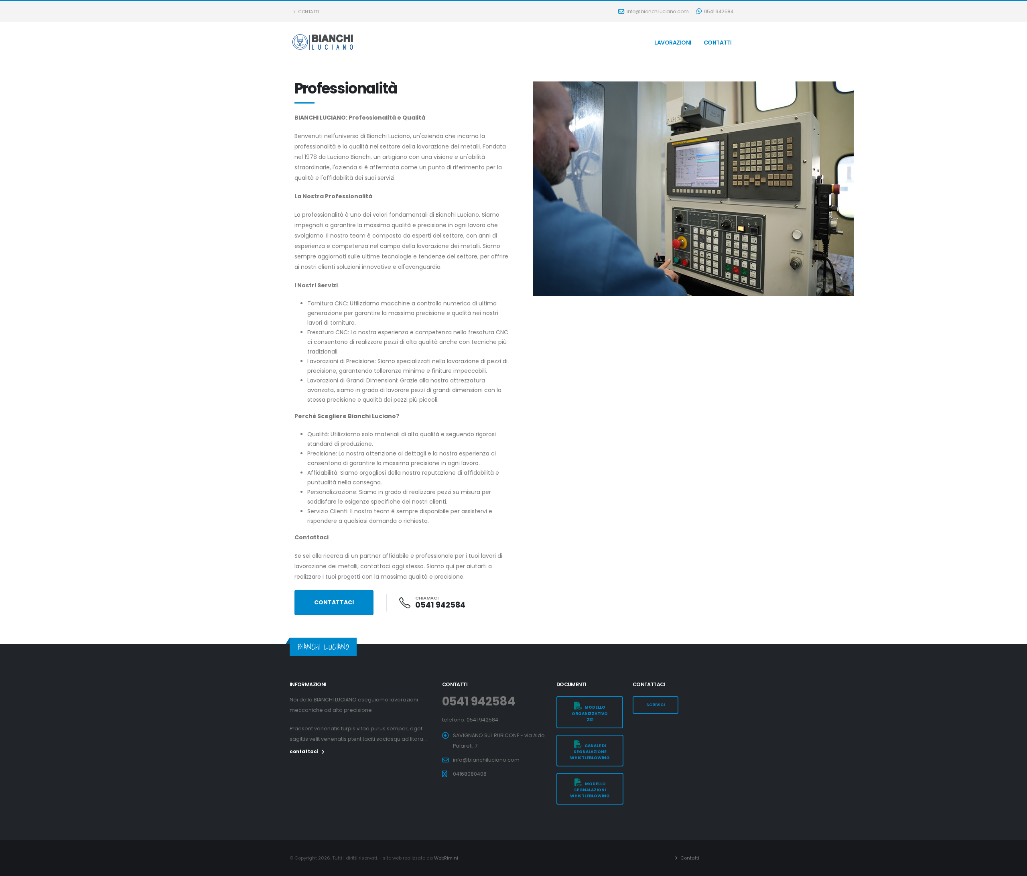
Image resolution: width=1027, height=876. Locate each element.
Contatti (308, 11)
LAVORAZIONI (672, 43)
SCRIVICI (655, 705)
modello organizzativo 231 (590, 713)
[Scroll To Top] (1013, 867)
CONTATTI (718, 43)
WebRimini (446, 858)
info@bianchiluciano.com (657, 11)
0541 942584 (718, 11)
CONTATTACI (334, 602)
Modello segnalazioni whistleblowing (590, 790)
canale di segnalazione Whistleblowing (590, 752)
